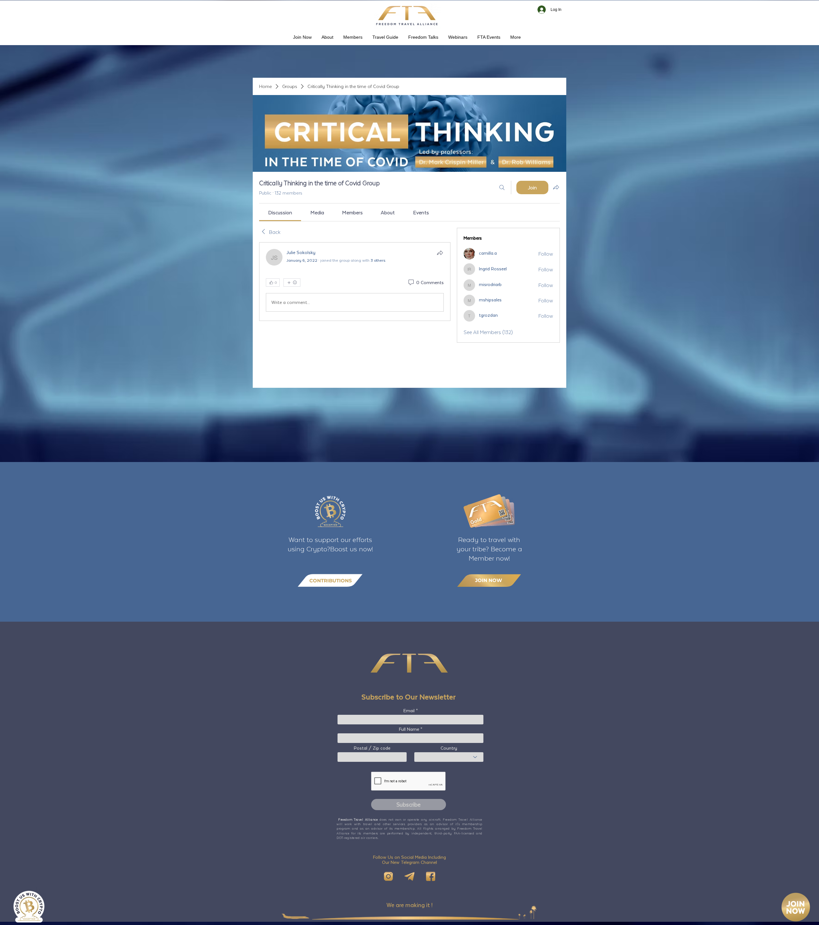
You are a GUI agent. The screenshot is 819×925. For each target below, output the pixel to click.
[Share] (440, 253)
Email (409, 710)
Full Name (409, 729)
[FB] (430, 876)
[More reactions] (291, 282)
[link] (280, 212)
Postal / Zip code (372, 748)
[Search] (502, 187)
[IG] (388, 876)
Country (449, 748)
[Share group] (556, 187)
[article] (354, 281)
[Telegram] (409, 876)
